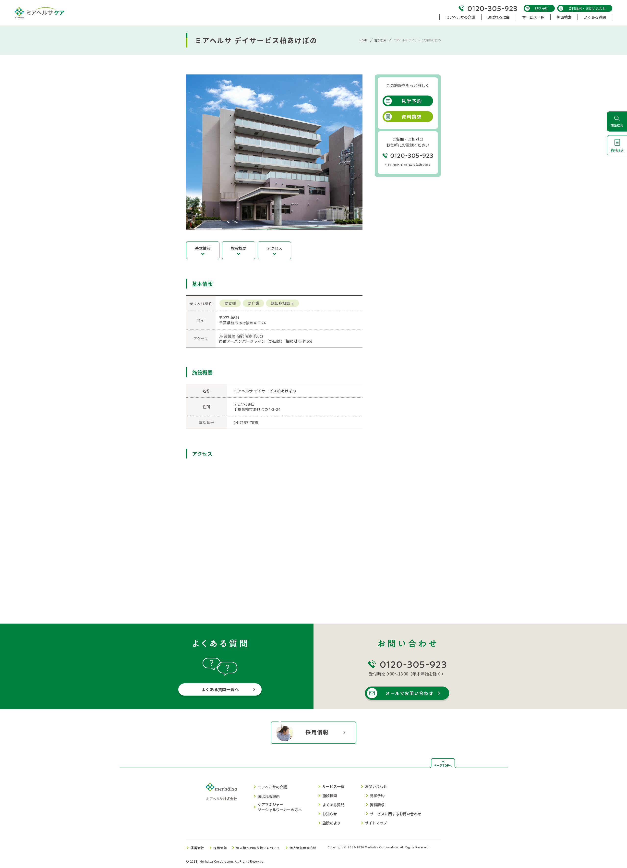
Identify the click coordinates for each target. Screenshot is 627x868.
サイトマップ (376, 822)
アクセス (274, 248)
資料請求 (411, 116)
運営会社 (197, 847)
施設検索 (380, 40)
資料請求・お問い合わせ (587, 8)
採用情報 (317, 732)
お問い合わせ (376, 786)
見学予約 (541, 8)
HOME (364, 40)
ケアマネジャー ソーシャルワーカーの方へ (280, 807)
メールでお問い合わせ (410, 693)
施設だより (331, 822)
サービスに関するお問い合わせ (395, 813)
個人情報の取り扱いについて (258, 847)
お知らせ (329, 813)
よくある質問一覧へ (220, 689)
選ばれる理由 (269, 796)
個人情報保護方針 (302, 847)
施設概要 (238, 248)
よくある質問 (333, 804)
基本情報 (203, 248)
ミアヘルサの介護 (272, 786)
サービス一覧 (333, 786)
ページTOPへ (443, 765)
